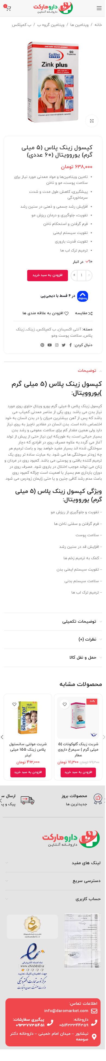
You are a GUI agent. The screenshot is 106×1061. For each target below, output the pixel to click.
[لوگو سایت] (53, 7)
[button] (78, 772)
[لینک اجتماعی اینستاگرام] (57, 345)
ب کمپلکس (21, 25)
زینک (30, 329)
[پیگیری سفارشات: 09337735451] (50, 1023)
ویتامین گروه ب (50, 25)
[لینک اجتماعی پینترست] (42, 345)
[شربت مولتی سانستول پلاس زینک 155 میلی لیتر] (28, 718)
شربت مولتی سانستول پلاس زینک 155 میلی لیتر (28, 750)
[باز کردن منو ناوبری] (99, 8)
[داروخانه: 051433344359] (94, 1023)
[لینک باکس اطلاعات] (70, 801)
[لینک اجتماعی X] (63, 345)
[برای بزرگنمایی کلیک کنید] (92, 121)
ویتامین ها (79, 25)
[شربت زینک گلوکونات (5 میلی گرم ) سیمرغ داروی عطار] (78, 718)
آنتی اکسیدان (69, 329)
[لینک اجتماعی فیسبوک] (70, 345)
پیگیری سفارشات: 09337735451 (28, 1022)
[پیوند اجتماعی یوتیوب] (50, 345)
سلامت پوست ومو (66, 335)
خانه (98, 25)
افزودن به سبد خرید (48, 275)
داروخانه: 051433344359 (73, 1022)
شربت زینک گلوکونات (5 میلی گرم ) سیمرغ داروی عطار (78, 750)
